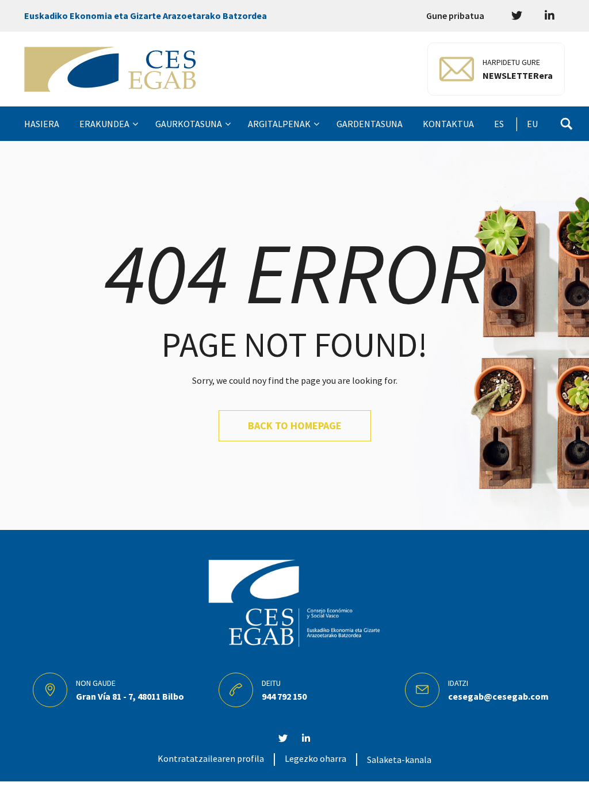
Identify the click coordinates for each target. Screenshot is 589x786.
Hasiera (41, 123)
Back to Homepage (295, 425)
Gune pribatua (455, 15)
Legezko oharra (315, 758)
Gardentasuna (369, 123)
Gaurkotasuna (188, 123)
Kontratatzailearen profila (211, 758)
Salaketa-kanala (399, 759)
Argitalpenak (279, 123)
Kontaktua (448, 123)
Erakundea (104, 123)
